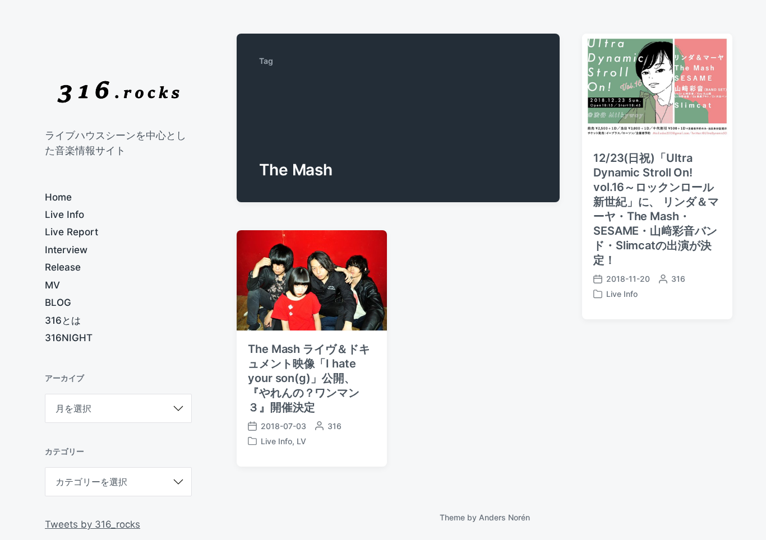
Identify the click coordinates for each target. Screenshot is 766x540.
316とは (63, 320)
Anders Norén (504, 517)
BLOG (58, 302)
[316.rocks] (118, 92)
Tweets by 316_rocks (92, 524)
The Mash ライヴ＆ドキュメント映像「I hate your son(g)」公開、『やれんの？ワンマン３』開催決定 (309, 378)
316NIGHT (69, 337)
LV (301, 441)
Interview (66, 249)
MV (52, 285)
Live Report (71, 232)
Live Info (64, 214)
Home (58, 197)
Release (63, 267)
